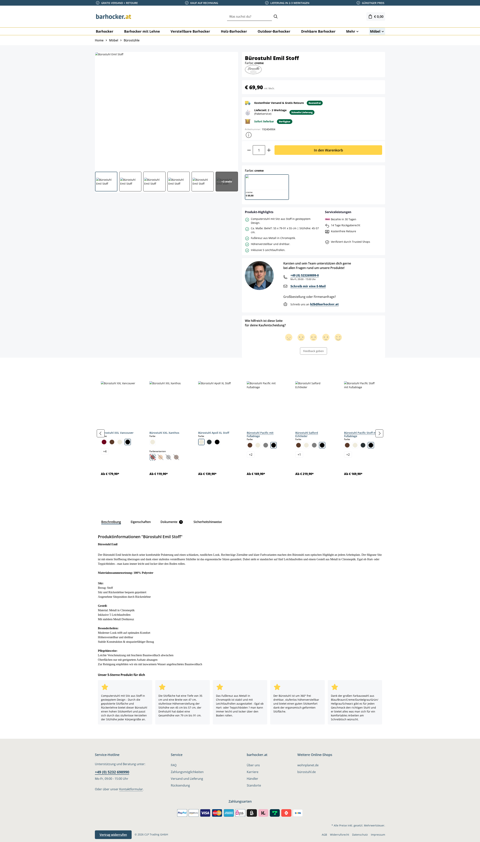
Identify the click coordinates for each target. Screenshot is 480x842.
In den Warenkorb (328, 150)
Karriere (252, 772)
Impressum (378, 834)
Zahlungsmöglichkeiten (187, 772)
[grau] (265, 445)
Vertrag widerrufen (113, 835)
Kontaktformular (131, 789)
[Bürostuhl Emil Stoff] (166, 110)
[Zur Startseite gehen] (113, 16)
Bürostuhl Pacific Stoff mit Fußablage (361, 434)
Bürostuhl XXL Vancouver (117, 432)
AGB (324, 834)
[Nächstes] (379, 433)
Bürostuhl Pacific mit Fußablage (260, 434)
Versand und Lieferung (187, 779)
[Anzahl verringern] (249, 150)
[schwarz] (127, 442)
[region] (240, 433)
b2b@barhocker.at (324, 304)
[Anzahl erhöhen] (269, 150)
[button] (249, 135)
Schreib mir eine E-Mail (308, 286)
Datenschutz (360, 834)
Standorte (254, 785)
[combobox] (249, 16)
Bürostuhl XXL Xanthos (164, 432)
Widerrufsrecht (339, 834)
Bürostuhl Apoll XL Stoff (213, 432)
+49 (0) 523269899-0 (304, 275)
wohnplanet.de (308, 765)
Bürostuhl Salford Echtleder (306, 434)
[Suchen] (276, 16)
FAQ (173, 765)
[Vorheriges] (101, 433)
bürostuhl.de (306, 772)
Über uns (253, 765)
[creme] (120, 442)
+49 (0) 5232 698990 (112, 772)
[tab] (101, 366)
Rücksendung (180, 785)
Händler (252, 779)
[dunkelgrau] (209, 442)
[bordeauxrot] (104, 442)
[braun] (112, 442)
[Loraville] (253, 69)
